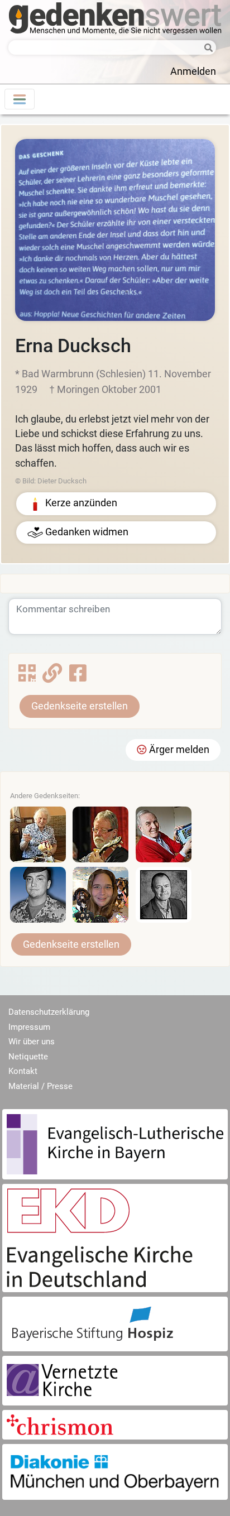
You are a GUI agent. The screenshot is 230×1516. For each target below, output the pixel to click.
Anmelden (193, 71)
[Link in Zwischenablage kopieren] (52, 677)
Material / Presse (40, 1086)
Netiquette (28, 1057)
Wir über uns (31, 1042)
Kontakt (22, 1071)
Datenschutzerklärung (48, 1012)
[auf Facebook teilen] (78, 677)
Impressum (29, 1027)
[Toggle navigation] (19, 99)
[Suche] (205, 48)
